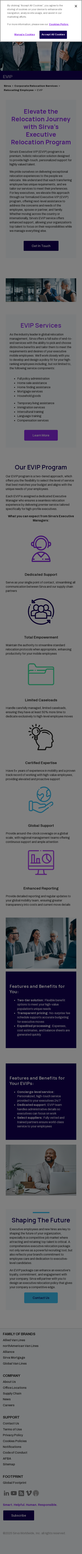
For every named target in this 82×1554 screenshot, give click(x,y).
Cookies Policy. (59, 24)
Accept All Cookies (53, 34)
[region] (41, 21)
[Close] (76, 6)
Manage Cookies (24, 34)
